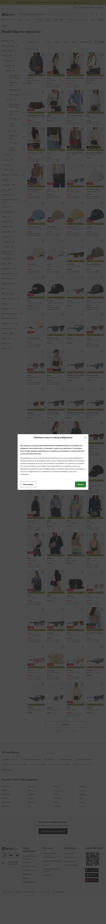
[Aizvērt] (85, 437)
